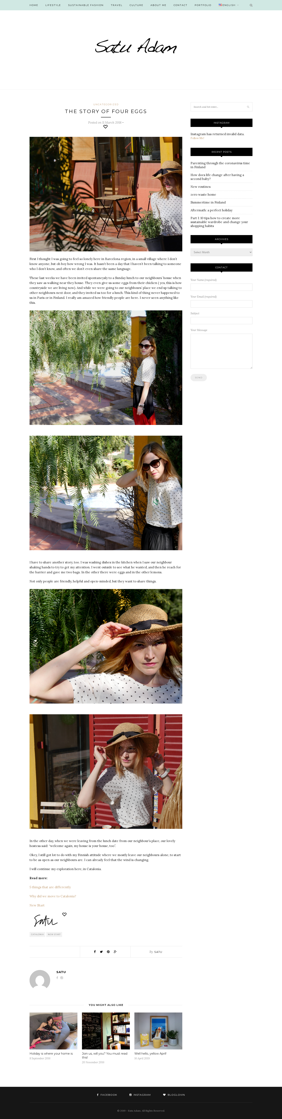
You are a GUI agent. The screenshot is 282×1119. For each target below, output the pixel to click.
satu (158, 951)
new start (54, 934)
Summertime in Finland (208, 202)
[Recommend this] (106, 126)
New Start (37, 905)
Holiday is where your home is (51, 1053)
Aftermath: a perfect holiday (211, 210)
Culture (136, 5)
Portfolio (203, 5)
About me (158, 5)
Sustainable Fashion (86, 5)
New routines (201, 187)
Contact (180, 5)
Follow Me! (197, 138)
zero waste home (203, 194)
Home (34, 5)
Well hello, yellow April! (150, 1053)
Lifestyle (53, 5)
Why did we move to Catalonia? (53, 896)
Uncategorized (106, 104)
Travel (116, 5)
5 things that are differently (50, 887)
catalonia (37, 934)
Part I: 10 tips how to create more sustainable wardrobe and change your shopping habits (219, 222)
